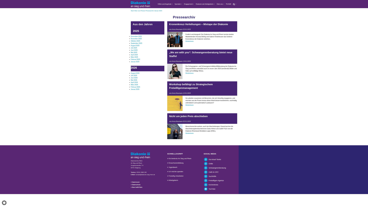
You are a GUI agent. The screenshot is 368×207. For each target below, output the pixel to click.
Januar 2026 (135, 89)
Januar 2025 (135, 61)
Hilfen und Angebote (164, 4)
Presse (143, 11)
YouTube (212, 189)
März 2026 (134, 84)
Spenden (178, 4)
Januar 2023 (158, 11)
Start (132, 11)
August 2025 (135, 45)
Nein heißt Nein (137, 187)
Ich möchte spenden (175, 171)
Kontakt (228, 4)
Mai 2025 (134, 52)
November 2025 (136, 38)
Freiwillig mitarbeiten (175, 176)
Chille (211, 164)
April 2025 (134, 55)
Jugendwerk (172, 167)
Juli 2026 (134, 75)
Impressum (136, 182)
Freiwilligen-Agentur (216, 180)
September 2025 (136, 43)
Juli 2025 (134, 48)
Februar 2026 (135, 87)
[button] (4, 203)
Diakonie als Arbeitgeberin (204, 4)
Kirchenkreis (213, 185)
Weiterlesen (189, 41)
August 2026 (135, 73)
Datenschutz (136, 184)
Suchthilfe (212, 176)
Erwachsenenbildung (175, 163)
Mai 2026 (134, 80)
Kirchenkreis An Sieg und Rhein (179, 158)
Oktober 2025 (135, 41)
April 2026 (134, 82)
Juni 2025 (134, 50)
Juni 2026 (134, 78)
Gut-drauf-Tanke (215, 159)
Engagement (188, 4)
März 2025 (134, 57)
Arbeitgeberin (173, 180)
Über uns (220, 4)
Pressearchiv (150, 11)
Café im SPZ (213, 172)
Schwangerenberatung (217, 168)
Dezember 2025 (136, 36)
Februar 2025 (135, 59)
